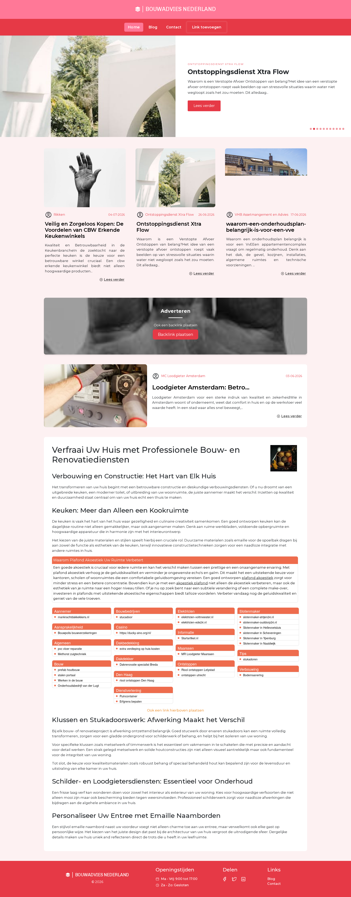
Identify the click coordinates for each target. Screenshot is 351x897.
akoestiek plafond (192, 583)
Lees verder (204, 106)
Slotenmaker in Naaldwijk (259, 643)
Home (134, 27)
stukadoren (250, 659)
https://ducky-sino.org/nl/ (135, 633)
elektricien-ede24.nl (194, 622)
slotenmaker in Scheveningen (262, 633)
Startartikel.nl (189, 638)
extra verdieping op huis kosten (140, 649)
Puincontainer (128, 696)
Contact (173, 27)
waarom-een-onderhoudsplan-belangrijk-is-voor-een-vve (266, 227)
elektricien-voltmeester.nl (197, 617)
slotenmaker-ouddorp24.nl (260, 622)
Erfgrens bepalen (131, 701)
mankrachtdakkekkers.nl (73, 617)
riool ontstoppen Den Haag (137, 680)
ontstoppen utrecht (193, 675)
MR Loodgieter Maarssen (197, 654)
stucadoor (126, 617)
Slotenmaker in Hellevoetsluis (262, 627)
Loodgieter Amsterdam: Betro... (200, 387)
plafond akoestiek (257, 578)
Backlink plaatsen (175, 334)
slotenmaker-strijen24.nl (258, 617)
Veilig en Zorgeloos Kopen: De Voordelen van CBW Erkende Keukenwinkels (84, 230)
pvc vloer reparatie (70, 649)
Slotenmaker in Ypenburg (259, 638)
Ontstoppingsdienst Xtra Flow (168, 227)
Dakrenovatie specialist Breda (139, 664)
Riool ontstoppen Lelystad (198, 670)
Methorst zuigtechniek (72, 654)
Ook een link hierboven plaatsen (175, 710)
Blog (152, 27)
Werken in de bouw (70, 680)
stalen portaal (66, 675)
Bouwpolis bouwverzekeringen (77, 633)
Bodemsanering (253, 675)
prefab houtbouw (69, 670)
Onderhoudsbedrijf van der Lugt (78, 686)
